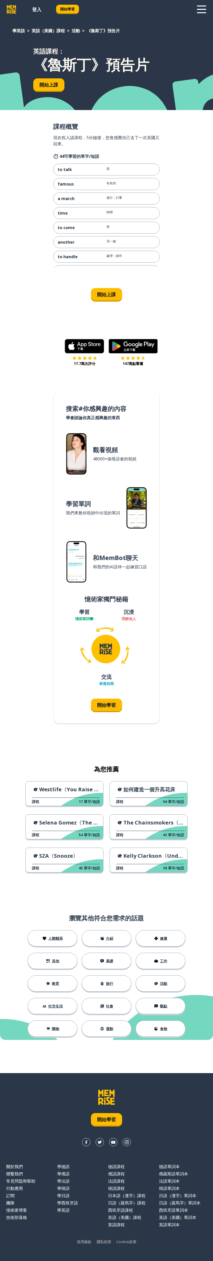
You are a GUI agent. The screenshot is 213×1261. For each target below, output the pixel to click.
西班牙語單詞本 (173, 1210)
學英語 (18, 30)
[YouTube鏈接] (113, 1142)
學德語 (63, 1166)
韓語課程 (116, 1188)
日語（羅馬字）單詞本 (180, 1203)
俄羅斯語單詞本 (173, 1174)
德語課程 (116, 1166)
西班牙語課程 (120, 1210)
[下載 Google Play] (133, 346)
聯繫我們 (14, 1174)
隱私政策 (104, 1241)
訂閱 (10, 1195)
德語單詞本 (169, 1166)
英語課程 (116, 1225)
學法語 (63, 1181)
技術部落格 (16, 1217)
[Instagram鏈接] (127, 1142)
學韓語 (63, 1188)
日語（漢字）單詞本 (177, 1195)
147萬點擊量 (133, 363)
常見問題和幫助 (20, 1181)
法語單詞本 (169, 1181)
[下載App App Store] (84, 346)
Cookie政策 (126, 1241)
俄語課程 (116, 1174)
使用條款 (84, 1241)
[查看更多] (201, 9)
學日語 (63, 1195)
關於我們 (14, 1166)
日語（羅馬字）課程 (126, 1203)
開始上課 (48, 84)
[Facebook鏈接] (86, 1142)
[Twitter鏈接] (100, 1142)
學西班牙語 (67, 1203)
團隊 (10, 1203)
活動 (76, 30)
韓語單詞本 (169, 1188)
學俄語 (63, 1174)
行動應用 (14, 1188)
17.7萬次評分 (85, 363)
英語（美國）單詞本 (177, 1217)
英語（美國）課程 (48, 30)
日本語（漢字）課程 (126, 1195)
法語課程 (116, 1181)
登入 (37, 9)
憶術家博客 (16, 1210)
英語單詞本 (169, 1225)
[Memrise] (11, 9)
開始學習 (67, 8)
